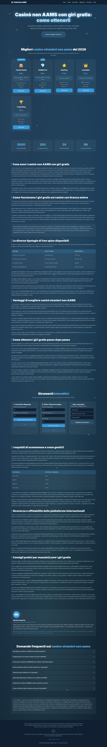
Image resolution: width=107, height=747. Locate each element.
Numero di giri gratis (47, 406)
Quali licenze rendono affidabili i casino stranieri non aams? (30, 683)
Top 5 (64, 2)
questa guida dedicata (87, 332)
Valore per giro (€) (47, 412)
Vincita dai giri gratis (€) (19, 406)
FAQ (94, 2)
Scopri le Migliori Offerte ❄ (53, 34)
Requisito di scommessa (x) (20, 412)
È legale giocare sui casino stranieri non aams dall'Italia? (29, 656)
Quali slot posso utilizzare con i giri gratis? (25, 672)
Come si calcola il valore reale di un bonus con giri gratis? (30, 688)
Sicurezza (89, 2)
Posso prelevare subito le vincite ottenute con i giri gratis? (30, 667)
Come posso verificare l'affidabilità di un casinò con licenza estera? (33, 662)
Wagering (82, 2)
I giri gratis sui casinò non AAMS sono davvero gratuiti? (29, 651)
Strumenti (75, 2)
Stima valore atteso (53, 425)
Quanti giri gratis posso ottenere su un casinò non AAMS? (30, 677)
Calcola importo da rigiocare (24, 419)
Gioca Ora (21, 91)
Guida (69, 2)
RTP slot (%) (45, 418)
